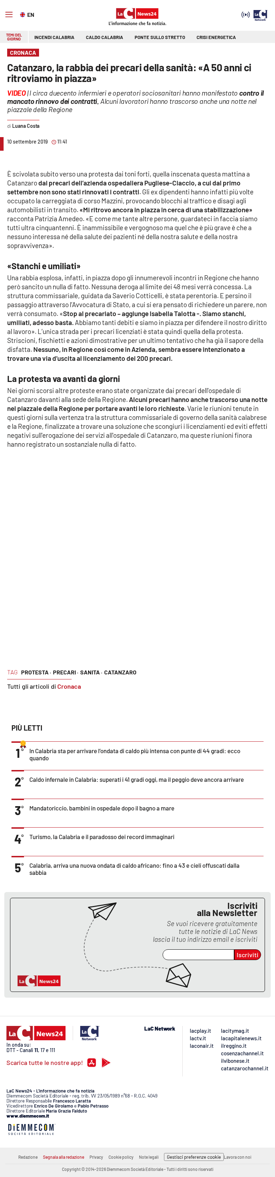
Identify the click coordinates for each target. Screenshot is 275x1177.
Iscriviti (248, 955)
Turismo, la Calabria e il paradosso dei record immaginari (101, 836)
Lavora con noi (237, 1156)
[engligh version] (23, 13)
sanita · (91, 672)
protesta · (36, 672)
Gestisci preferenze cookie (194, 1157)
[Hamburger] (9, 14)
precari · (65, 672)
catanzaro (120, 672)
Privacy (96, 1156)
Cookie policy (121, 1156)
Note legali (149, 1156)
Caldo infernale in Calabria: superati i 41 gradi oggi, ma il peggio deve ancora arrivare (136, 779)
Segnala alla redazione (63, 1156)
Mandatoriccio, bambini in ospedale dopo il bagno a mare (101, 808)
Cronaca (69, 686)
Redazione (28, 1156)
